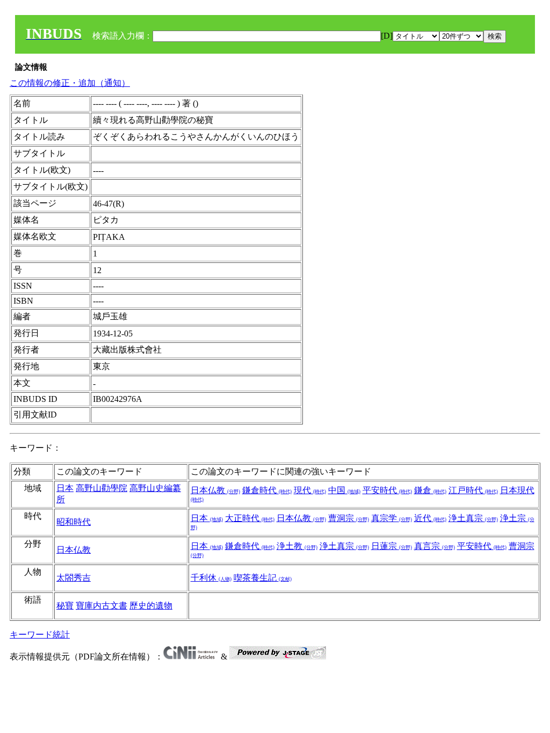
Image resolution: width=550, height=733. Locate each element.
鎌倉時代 (267, 490)
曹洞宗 (348, 518)
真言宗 (434, 546)
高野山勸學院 (101, 488)
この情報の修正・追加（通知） (70, 82)
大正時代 (249, 518)
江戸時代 (473, 490)
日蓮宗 (391, 546)
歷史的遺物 (150, 605)
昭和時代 (73, 521)
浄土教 (297, 546)
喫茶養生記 (263, 577)
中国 (344, 490)
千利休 (211, 577)
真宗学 (391, 518)
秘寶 (65, 605)
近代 (430, 518)
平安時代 (387, 490)
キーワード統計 (40, 634)
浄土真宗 (473, 518)
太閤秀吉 (73, 577)
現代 (310, 490)
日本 (65, 488)
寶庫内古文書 (101, 605)
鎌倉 (430, 490)
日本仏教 (215, 490)
